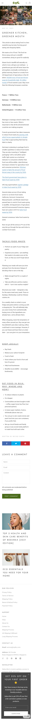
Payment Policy (7, 606)
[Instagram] (7, 658)
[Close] (28, 674)
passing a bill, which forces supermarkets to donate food (15, 137)
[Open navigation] (2, 3)
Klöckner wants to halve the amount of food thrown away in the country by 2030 (14, 169)
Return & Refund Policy (9, 602)
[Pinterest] (11, 658)
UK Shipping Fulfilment (9, 633)
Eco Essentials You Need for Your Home (15, 572)
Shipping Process (8, 630)
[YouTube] (16, 658)
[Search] (26, 3)
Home (4, 616)
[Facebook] (3, 658)
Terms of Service (7, 596)
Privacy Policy (6, 592)
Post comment (11, 496)
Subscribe (16, 714)
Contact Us (6, 626)
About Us (5, 623)
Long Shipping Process (10, 636)
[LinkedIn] (20, 658)
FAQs (4, 620)
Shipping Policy (7, 599)
